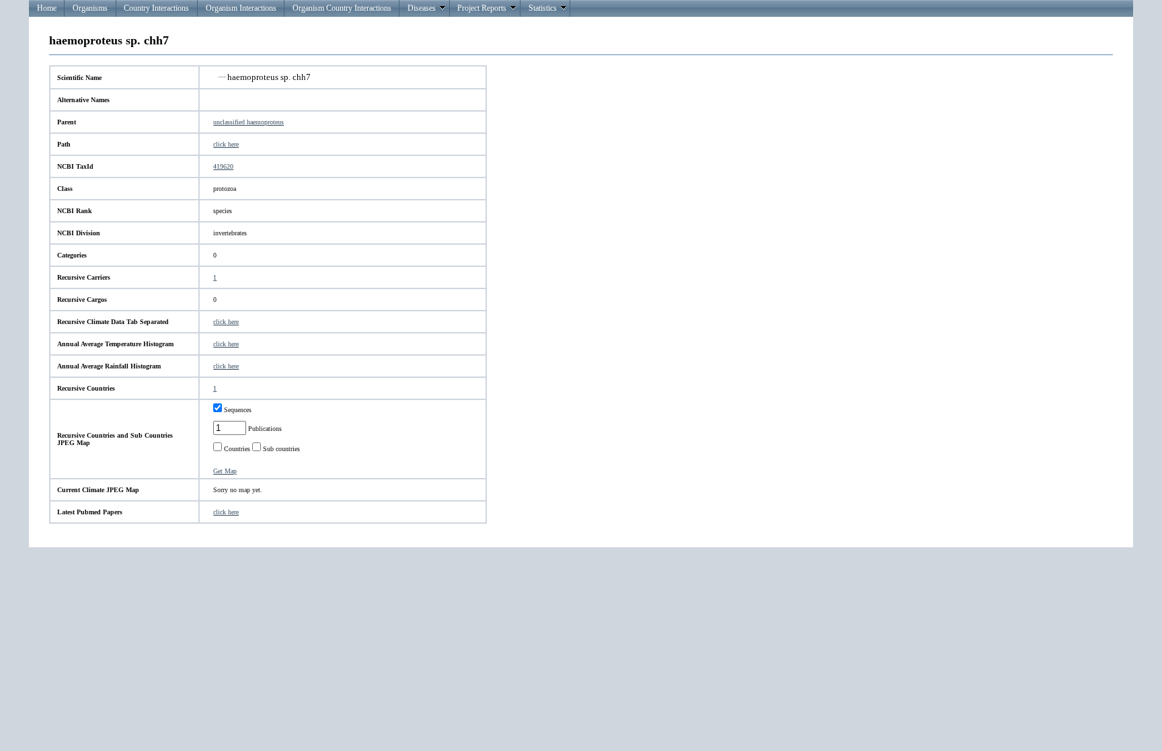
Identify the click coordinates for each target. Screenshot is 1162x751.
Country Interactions (156, 8)
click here (226, 144)
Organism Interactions (241, 8)
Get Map (225, 471)
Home (46, 8)
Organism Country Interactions (342, 8)
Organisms (90, 8)
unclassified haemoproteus (248, 122)
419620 (223, 166)
